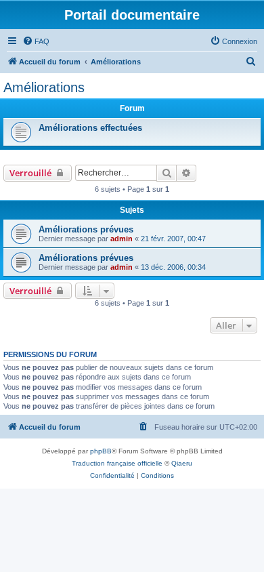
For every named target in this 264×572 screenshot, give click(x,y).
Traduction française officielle (117, 463)
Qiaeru (181, 463)
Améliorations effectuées (90, 128)
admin (121, 238)
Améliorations (44, 87)
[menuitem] (35, 41)
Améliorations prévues (86, 229)
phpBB (101, 451)
